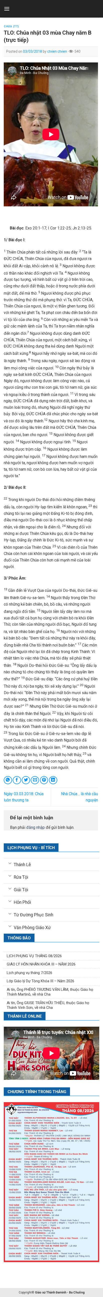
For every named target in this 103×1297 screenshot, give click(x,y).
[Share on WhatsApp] (8, 780)
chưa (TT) (11, 26)
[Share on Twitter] (26, 780)
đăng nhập (35, 827)
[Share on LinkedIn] (53, 780)
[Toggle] (10, 863)
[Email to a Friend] (35, 780)
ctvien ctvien (57, 51)
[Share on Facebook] (17, 780)
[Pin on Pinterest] (44, 780)
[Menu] (7, 9)
